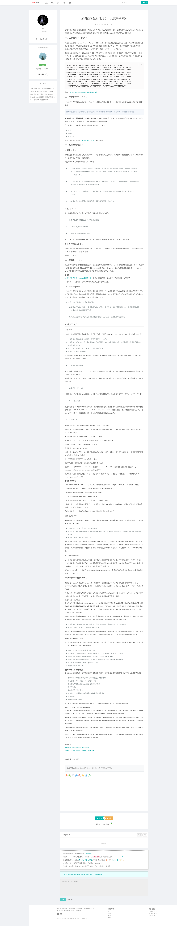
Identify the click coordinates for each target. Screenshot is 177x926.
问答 (64, 3)
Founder (42, 65)
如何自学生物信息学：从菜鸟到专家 (77, 747)
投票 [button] (145, 835)
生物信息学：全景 (88, 140)
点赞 (100, 818)
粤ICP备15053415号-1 (74, 918)
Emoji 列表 (115, 860)
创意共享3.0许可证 (105, 768)
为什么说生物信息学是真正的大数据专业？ (84, 92)
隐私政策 (84, 918)
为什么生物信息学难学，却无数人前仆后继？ (80, 750)
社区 (46, 3)
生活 (58, 3)
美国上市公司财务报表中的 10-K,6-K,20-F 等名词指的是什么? (50, 89)
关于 (109, 919)
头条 (52, 3)
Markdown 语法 (118, 857)
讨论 (109, 911)
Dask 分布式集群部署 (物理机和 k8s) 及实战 (44, 97)
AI (43, 28)
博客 (70, 3)
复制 (140, 64)
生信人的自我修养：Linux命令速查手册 (78, 278)
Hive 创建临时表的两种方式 (39, 100)
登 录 (145, 2)
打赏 (109, 818)
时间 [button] (139, 835)
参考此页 (89, 854)
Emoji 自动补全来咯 (85, 860)
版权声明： (70, 768)
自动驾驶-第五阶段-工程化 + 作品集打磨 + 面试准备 (46, 91)
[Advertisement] (104, 794)
